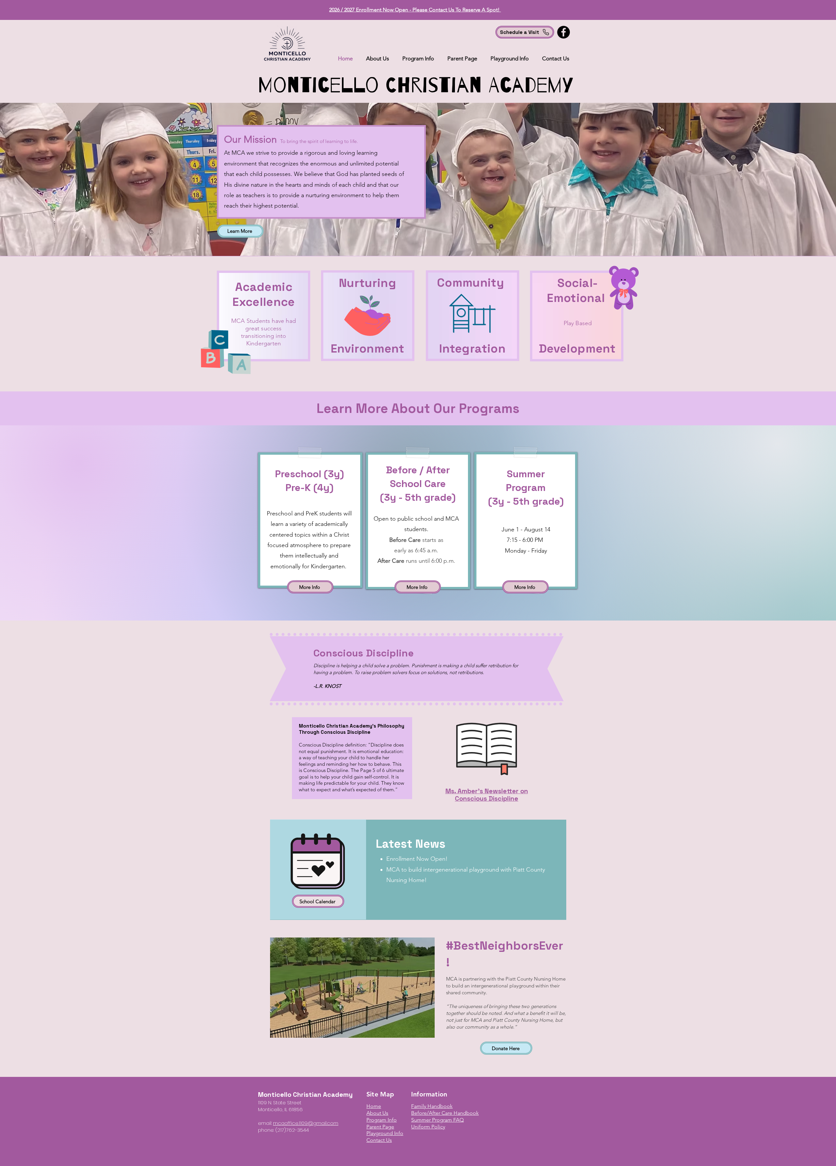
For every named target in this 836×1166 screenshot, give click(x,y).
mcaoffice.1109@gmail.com (305, 1123)
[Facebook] (563, 32)
